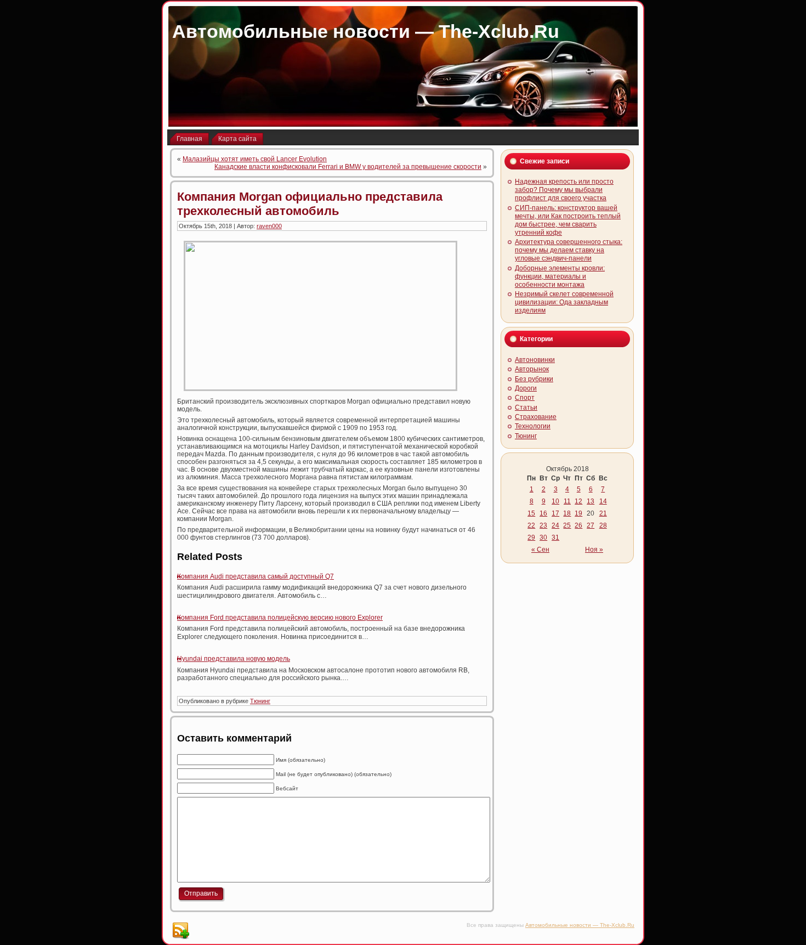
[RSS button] (180, 931)
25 (567, 525)
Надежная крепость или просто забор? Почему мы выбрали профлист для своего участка (564, 190)
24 (555, 525)
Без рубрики (534, 379)
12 (578, 501)
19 (578, 513)
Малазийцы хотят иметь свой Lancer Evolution (255, 159)
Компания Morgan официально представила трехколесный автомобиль (309, 204)
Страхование (536, 417)
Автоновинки (535, 360)
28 (603, 525)
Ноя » (594, 549)
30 (543, 537)
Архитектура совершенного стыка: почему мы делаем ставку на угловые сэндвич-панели (568, 250)
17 (555, 513)
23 (543, 525)
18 (567, 513)
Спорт (525, 397)
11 (567, 501)
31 (555, 537)
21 (603, 513)
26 (578, 525)
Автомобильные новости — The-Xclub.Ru (365, 31)
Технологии (532, 426)
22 (531, 525)
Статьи (526, 407)
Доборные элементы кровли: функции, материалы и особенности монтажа (560, 276)
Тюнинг (260, 701)
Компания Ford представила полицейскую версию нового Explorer (280, 617)
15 (531, 513)
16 (543, 513)
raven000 (269, 226)
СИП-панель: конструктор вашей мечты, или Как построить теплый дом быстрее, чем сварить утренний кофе (568, 220)
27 (590, 525)
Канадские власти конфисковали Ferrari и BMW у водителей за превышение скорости (347, 167)
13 (590, 501)
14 (603, 501)
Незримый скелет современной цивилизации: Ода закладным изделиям (564, 302)
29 (531, 537)
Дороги (526, 388)
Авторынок (532, 369)
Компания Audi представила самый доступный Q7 (255, 576)
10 (555, 501)
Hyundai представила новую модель (233, 659)
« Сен (540, 549)
